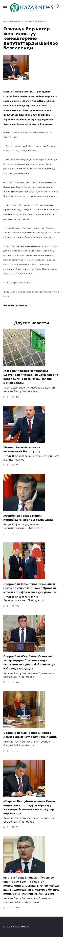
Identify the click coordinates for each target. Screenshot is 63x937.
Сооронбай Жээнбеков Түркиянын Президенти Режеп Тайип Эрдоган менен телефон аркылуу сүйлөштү (30, 588)
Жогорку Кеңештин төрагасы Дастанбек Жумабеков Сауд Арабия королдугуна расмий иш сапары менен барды (30, 376)
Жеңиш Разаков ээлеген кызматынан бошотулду (21, 449)
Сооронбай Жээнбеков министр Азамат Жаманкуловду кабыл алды (30, 734)
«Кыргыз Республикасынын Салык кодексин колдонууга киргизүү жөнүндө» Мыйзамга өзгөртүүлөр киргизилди (29, 807)
